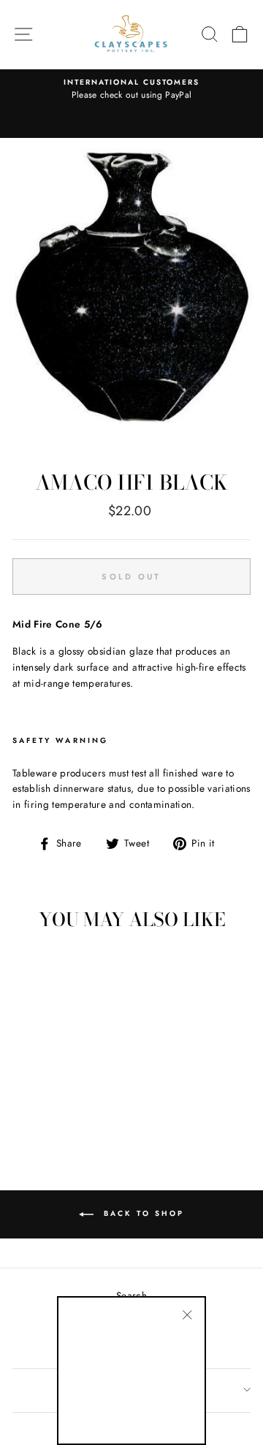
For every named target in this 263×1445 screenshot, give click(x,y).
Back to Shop (141, 1214)
